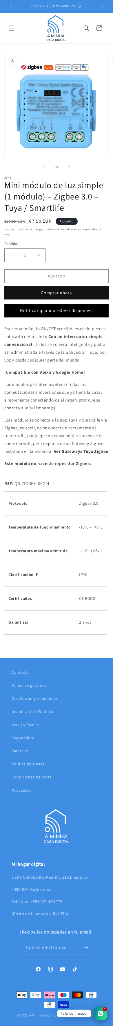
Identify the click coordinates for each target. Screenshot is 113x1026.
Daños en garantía (29, 685)
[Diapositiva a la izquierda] (43, 166)
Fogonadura (23, 737)
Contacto (20, 672)
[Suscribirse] (86, 947)
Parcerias (20, 750)
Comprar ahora (56, 292)
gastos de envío (50, 229)
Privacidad (21, 790)
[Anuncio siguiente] (102, 6)
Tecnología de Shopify (79, 1015)
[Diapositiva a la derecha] (69, 166)
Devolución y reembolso (34, 698)
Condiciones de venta (32, 777)
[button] (11, 28)
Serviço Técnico (26, 724)
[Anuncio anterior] (10, 6)
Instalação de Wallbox (32, 711)
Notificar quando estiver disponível (56, 310)
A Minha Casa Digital (45, 1015)
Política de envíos (28, 764)
